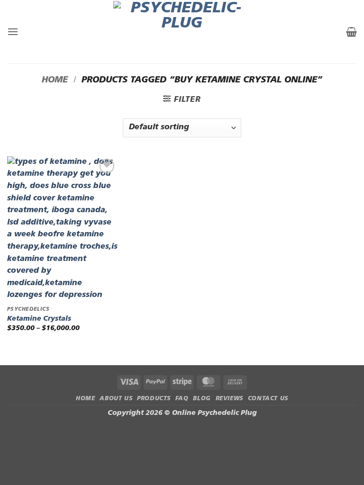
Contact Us (268, 399)
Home (55, 80)
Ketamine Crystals (39, 319)
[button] (12, 31)
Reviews (229, 399)
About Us (116, 399)
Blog (201, 399)
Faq (182, 399)
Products (154, 399)
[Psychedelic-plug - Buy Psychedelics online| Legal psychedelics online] (182, 32)
